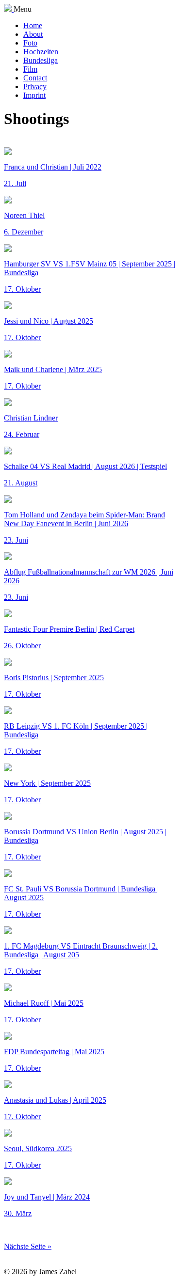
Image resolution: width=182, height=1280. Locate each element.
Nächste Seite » (27, 1246)
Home (32, 25)
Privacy (35, 86)
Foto (30, 43)
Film (30, 69)
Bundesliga (40, 60)
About (33, 34)
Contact (35, 78)
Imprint (34, 95)
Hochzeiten (40, 51)
